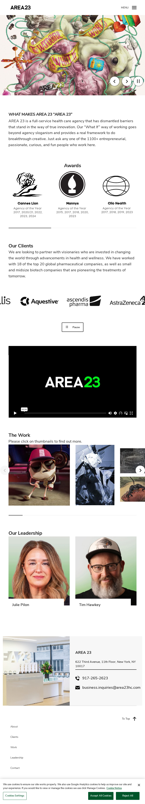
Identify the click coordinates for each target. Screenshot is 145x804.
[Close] (139, 785)
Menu (125, 7)
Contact (15, 768)
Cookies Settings (14, 795)
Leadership (16, 757)
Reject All (127, 795)
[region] (72, 791)
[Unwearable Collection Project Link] (95, 475)
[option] (72, 55)
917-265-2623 (95, 678)
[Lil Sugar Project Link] (39, 475)
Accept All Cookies (100, 795)
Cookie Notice (114, 788)
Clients (14, 737)
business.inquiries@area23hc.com (111, 687)
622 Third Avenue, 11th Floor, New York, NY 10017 (105, 664)
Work (13, 747)
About (14, 726)
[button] (138, 81)
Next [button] (126, 81)
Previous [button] (114, 81)
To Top (126, 719)
